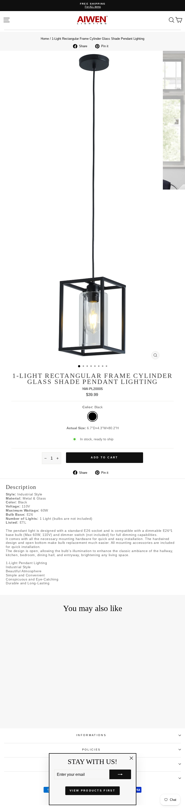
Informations (91, 735)
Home (45, 38)
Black (92, 416)
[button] (120, 774)
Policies (91, 749)
